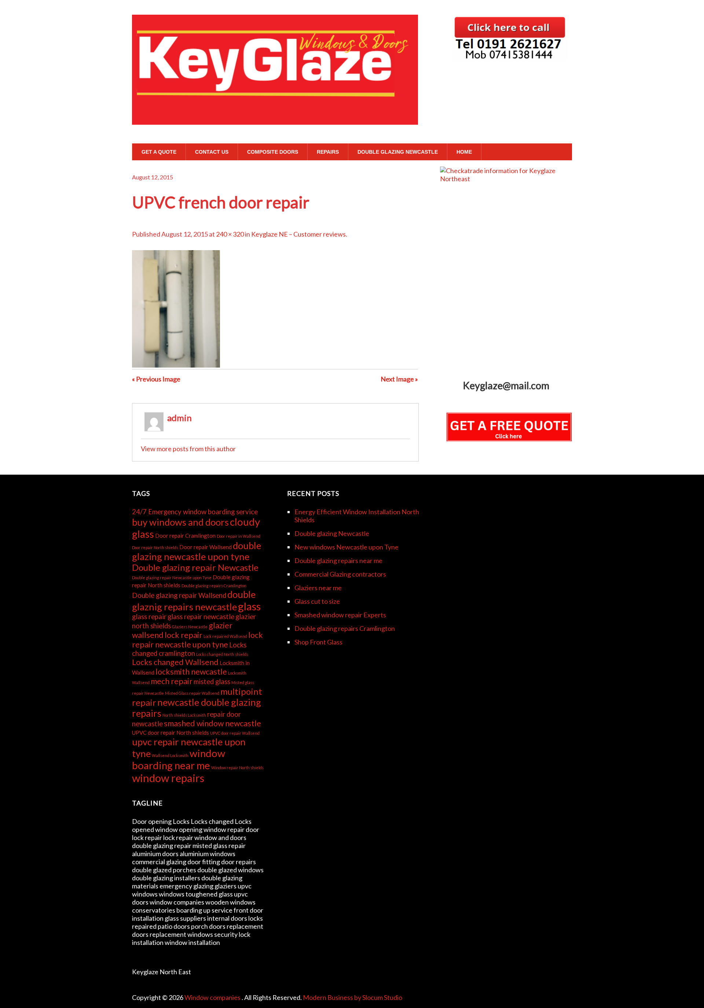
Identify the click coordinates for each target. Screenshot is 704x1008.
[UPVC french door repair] (176, 365)
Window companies (213, 997)
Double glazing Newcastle (398, 152)
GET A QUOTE (159, 152)
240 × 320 (230, 234)
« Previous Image (156, 379)
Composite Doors (272, 152)
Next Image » (399, 379)
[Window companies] (275, 110)
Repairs (328, 152)
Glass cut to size (317, 601)
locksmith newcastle (191, 671)
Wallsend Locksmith (170, 755)
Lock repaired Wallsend (225, 636)
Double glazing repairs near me (338, 560)
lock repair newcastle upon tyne (197, 639)
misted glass (212, 682)
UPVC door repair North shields (170, 732)
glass (249, 606)
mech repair (171, 681)
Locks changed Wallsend (175, 662)
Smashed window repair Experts (340, 615)
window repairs (168, 777)
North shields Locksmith (184, 715)
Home (464, 152)
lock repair (183, 635)
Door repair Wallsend (205, 547)
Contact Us (211, 152)
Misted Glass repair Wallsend (192, 693)
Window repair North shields (237, 767)
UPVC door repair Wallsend (235, 733)
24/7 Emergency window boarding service (195, 512)
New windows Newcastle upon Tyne (346, 547)
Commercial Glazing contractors (340, 574)
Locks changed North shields (222, 654)
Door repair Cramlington (185, 535)
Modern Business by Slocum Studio (352, 997)
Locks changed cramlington (189, 649)
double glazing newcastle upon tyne (196, 551)
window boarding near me (178, 759)
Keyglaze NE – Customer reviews (298, 234)
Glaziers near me (318, 588)
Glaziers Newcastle (190, 626)
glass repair (149, 617)
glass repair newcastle (201, 617)
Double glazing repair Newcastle (195, 567)
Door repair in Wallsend (238, 536)
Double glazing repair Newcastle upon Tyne (172, 577)
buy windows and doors (180, 521)
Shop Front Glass (318, 642)
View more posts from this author (188, 449)
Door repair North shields (155, 547)
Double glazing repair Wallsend (179, 595)
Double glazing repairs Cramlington (214, 585)
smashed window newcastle (212, 723)
